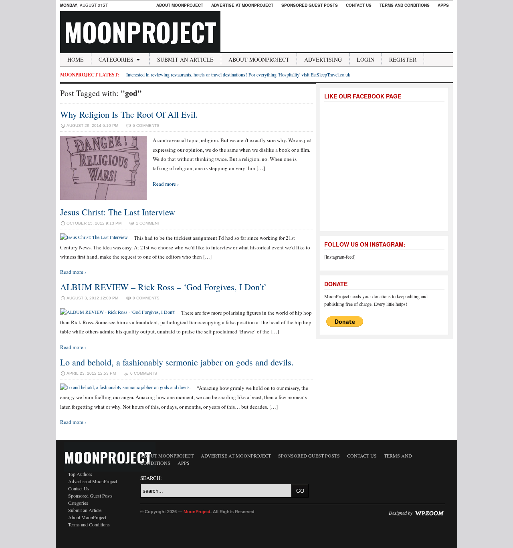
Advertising (323, 59)
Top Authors (80, 474)
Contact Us (359, 5)
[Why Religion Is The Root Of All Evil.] (103, 198)
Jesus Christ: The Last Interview (117, 212)
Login (365, 59)
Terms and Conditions (405, 5)
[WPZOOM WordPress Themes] (429, 513)
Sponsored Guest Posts (309, 5)
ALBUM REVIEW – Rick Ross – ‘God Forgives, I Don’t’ (163, 287)
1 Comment (148, 223)
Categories (116, 59)
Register (402, 59)
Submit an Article (185, 59)
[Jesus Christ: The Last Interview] (94, 237)
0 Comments (146, 298)
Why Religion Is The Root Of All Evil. (129, 114)
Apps (443, 5)
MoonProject (140, 31)
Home (75, 59)
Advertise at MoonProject (242, 5)
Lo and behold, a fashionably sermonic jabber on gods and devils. (177, 362)
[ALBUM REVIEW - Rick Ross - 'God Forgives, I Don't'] (117, 312)
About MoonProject (179, 5)
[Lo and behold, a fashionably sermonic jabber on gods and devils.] (125, 387)
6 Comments (146, 125)
